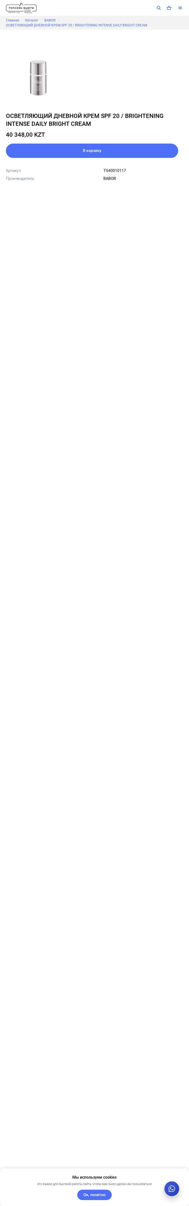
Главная (12, 20)
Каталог (31, 20)
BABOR (50, 20)
